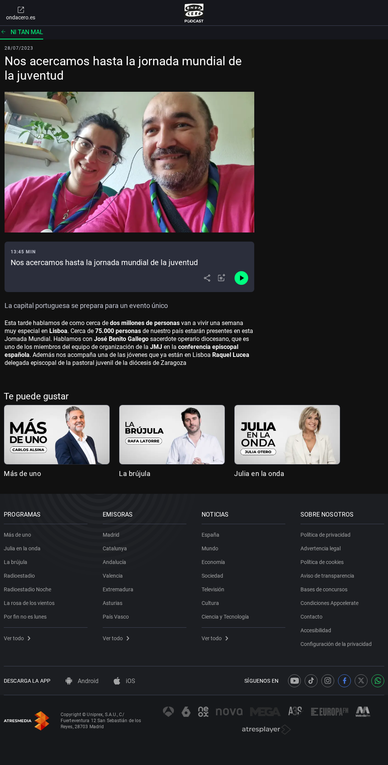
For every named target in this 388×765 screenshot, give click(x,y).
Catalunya (115, 548)
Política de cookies (322, 562)
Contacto (311, 617)
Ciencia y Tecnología (225, 617)
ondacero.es (20, 17)
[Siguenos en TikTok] (311, 680)
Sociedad (212, 576)
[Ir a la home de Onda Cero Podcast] (194, 13)
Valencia (113, 576)
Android (87, 681)
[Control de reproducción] (241, 278)
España (210, 535)
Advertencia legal (320, 548)
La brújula (134, 474)
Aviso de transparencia (327, 576)
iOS (129, 681)
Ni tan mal (27, 32)
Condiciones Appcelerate (329, 603)
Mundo (210, 548)
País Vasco (116, 617)
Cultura (210, 603)
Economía (213, 562)
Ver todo (14, 638)
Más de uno (22, 474)
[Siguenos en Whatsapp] (377, 680)
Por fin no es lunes (25, 617)
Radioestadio (19, 576)
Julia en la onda (259, 474)
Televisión (213, 589)
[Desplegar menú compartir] (207, 278)
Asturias (112, 603)
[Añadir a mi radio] (221, 278)
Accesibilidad (315, 630)
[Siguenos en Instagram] (327, 680)
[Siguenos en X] (361, 680)
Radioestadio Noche (27, 589)
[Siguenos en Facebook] (344, 680)
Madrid (111, 535)
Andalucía (114, 562)
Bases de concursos (323, 589)
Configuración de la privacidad (336, 644)
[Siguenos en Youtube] (294, 680)
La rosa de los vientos (29, 603)
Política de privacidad (325, 535)
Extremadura (118, 589)
